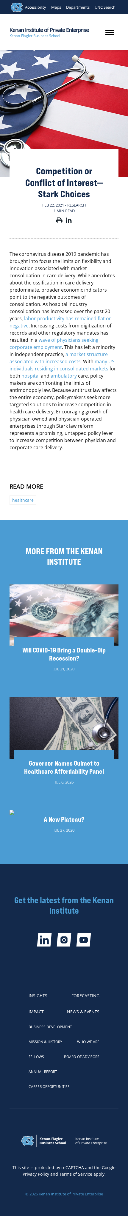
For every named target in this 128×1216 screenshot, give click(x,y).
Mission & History (45, 1041)
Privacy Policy (36, 1174)
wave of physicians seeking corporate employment (54, 343)
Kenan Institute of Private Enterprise (49, 29)
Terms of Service (76, 1174)
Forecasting (85, 995)
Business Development (50, 1026)
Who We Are (88, 1041)
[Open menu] (109, 32)
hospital (30, 376)
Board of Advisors (81, 1056)
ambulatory (64, 376)
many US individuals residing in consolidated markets (62, 365)
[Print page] (59, 221)
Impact (36, 1012)
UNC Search (105, 7)
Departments (78, 7)
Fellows (36, 1056)
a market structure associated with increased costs (59, 358)
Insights (38, 995)
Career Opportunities (49, 1086)
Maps (56, 7)
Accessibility (35, 7)
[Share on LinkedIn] (69, 221)
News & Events (83, 1012)
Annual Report (43, 1071)
